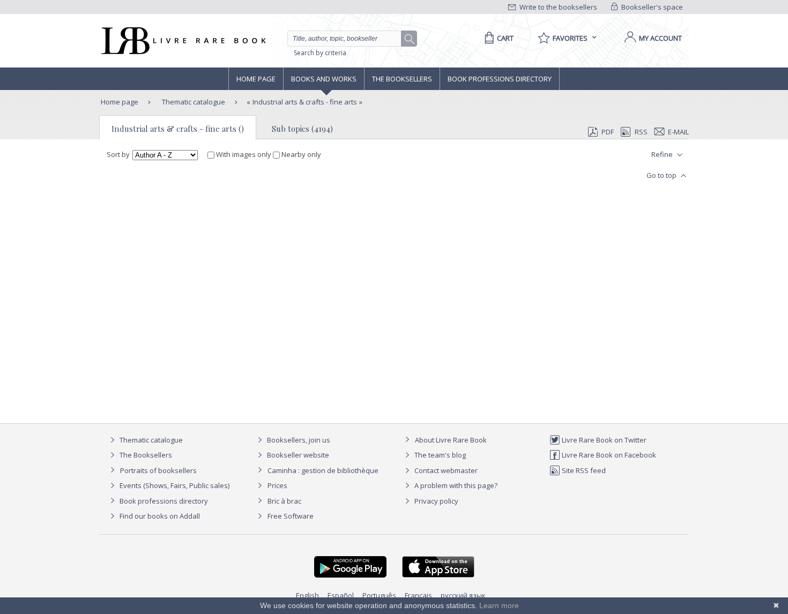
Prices (277, 485)
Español (341, 595)
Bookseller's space (651, 7)
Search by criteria (320, 52)
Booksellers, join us (297, 440)
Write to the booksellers (557, 7)
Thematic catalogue (192, 102)
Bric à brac (284, 501)
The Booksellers (402, 79)
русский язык (463, 595)
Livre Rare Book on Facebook (608, 455)
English (307, 595)
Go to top (662, 175)
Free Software (290, 516)
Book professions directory (500, 79)
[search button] (410, 39)
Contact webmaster (445, 470)
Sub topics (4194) (302, 128)
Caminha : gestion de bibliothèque (322, 470)
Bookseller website (297, 455)
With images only (243, 154)
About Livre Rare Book (451, 440)
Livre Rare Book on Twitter (603, 440)
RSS (641, 132)
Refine (662, 154)
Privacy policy (435, 501)
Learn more (499, 605)
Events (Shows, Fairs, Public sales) (173, 485)
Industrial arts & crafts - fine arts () (177, 128)
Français (418, 595)
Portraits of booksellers (158, 470)
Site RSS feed (583, 470)
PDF (607, 132)
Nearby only (300, 154)
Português (379, 595)
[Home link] (182, 41)
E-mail (678, 132)
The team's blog (439, 455)
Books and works (323, 79)
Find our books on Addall (159, 516)
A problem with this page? (455, 485)
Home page (256, 79)
